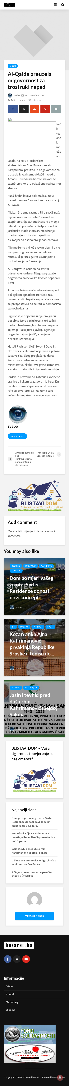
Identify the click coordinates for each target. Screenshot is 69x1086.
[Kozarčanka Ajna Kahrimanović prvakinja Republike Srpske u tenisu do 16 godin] (34, 647)
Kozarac (16, 566)
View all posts (17, 436)
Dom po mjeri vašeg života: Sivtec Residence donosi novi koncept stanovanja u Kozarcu (32, 821)
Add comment (18, 100)
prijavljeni (29, 531)
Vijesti (13, 66)
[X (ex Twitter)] (17, 959)
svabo (16, 95)
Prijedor (16, 570)
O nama (10, 1010)
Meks (38, 1077)
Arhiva (9, 986)
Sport (50, 627)
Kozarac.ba (30, 566)
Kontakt (11, 994)
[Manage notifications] (60, 1078)
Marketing (46, 566)
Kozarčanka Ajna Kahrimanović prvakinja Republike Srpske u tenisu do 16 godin (33, 837)
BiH (13, 627)
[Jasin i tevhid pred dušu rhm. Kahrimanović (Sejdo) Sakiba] (34, 708)
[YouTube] (26, 959)
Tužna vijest (31, 688)
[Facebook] (8, 959)
